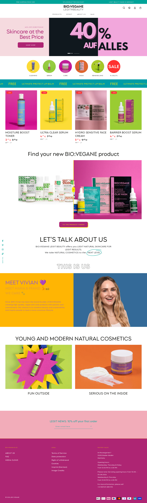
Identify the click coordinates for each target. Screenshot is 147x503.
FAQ (7, 456)
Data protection (59, 456)
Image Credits (58, 470)
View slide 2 (76, 52)
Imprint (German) (59, 467)
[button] (124, 7)
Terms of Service (59, 453)
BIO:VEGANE (15, 497)
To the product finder (73, 224)
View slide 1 (70, 52)
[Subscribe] (91, 426)
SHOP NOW (30, 45)
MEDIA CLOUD (11, 460)
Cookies (55, 463)
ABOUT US (10, 453)
